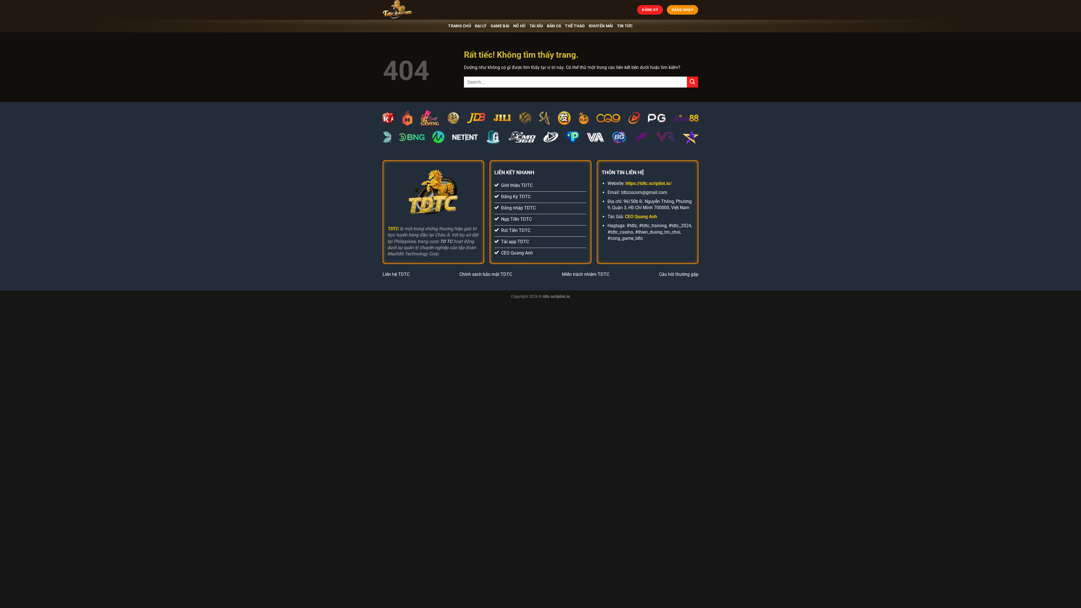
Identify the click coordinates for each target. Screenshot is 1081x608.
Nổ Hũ (519, 26)
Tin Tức (625, 26)
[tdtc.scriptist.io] (411, 10)
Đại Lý (481, 26)
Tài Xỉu (536, 26)
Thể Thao (575, 26)
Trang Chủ (459, 26)
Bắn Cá (554, 26)
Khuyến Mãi (601, 26)
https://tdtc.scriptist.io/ (649, 183)
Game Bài (500, 26)
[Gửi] (692, 82)
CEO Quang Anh (641, 216)
